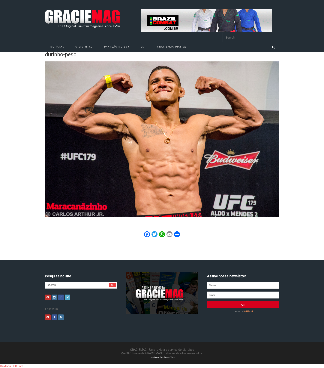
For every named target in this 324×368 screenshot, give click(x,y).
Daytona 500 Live (11, 366)
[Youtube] (48, 297)
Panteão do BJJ (116, 46)
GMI (143, 46)
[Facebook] (61, 297)
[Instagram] (54, 297)
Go (112, 285)
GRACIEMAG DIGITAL (172, 46)
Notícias (57, 46)
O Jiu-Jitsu (84, 46)
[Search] (273, 46)
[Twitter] (67, 297)
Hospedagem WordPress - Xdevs (162, 357)
